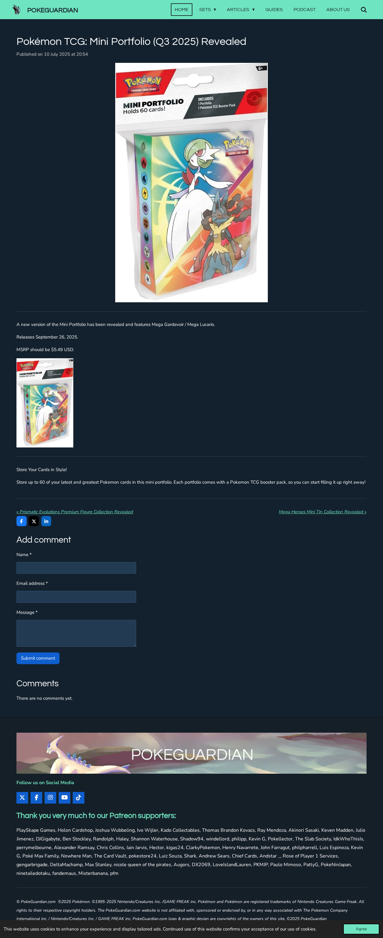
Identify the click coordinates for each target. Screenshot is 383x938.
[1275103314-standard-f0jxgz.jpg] (44, 402)
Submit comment (38, 658)
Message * (27, 612)
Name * (24, 555)
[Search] (364, 9)
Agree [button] (361, 929)
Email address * (32, 583)
